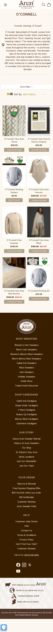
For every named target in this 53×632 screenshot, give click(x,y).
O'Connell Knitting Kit (39, 291)
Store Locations (26, 456)
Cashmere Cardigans (26, 423)
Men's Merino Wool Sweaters (26, 358)
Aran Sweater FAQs (26, 506)
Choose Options (14, 150)
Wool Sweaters (26, 367)
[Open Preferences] (4, 627)
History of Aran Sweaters (26, 443)
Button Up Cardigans (26, 414)
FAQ (26, 526)
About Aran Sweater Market (27, 438)
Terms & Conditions (26, 535)
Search (44, 4)
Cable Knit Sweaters (26, 363)
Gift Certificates (26, 497)
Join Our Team (26, 465)
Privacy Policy (26, 539)
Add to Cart (14, 200)
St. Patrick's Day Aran (26, 452)
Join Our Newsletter (26, 461)
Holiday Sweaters (26, 376)
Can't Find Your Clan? (26, 544)
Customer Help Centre (27, 521)
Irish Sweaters (27, 372)
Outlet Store (26, 381)
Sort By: (18, 94)
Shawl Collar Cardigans (26, 405)
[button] (27, 86)
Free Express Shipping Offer (26, 488)
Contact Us (26, 530)
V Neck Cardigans (26, 410)
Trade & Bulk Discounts (26, 385)
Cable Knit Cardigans (26, 401)
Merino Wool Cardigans (26, 419)
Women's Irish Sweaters (26, 345)
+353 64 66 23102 (31, 555)
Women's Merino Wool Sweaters (26, 354)
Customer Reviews (26, 501)
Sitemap (35, 615)
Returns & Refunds (26, 483)
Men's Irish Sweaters (26, 349)
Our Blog (26, 447)
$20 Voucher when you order (26, 492)
